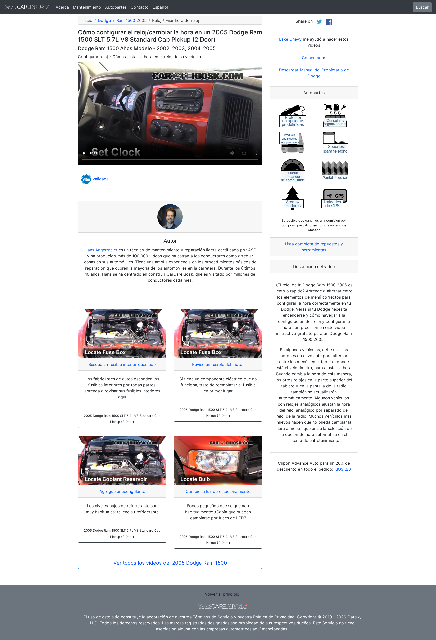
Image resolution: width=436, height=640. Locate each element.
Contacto (140, 7)
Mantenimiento (87, 7)
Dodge (104, 20)
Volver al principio (222, 594)
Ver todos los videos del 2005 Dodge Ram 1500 (170, 563)
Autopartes (116, 7)
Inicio (87, 20)
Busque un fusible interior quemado (122, 364)
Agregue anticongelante (122, 491)
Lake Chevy (290, 39)
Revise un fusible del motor (218, 364)
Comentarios (314, 57)
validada (100, 179)
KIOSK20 (342, 469)
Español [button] (161, 7)
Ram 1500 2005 (131, 20)
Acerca (62, 7)
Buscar (422, 7)
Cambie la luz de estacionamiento (218, 491)
